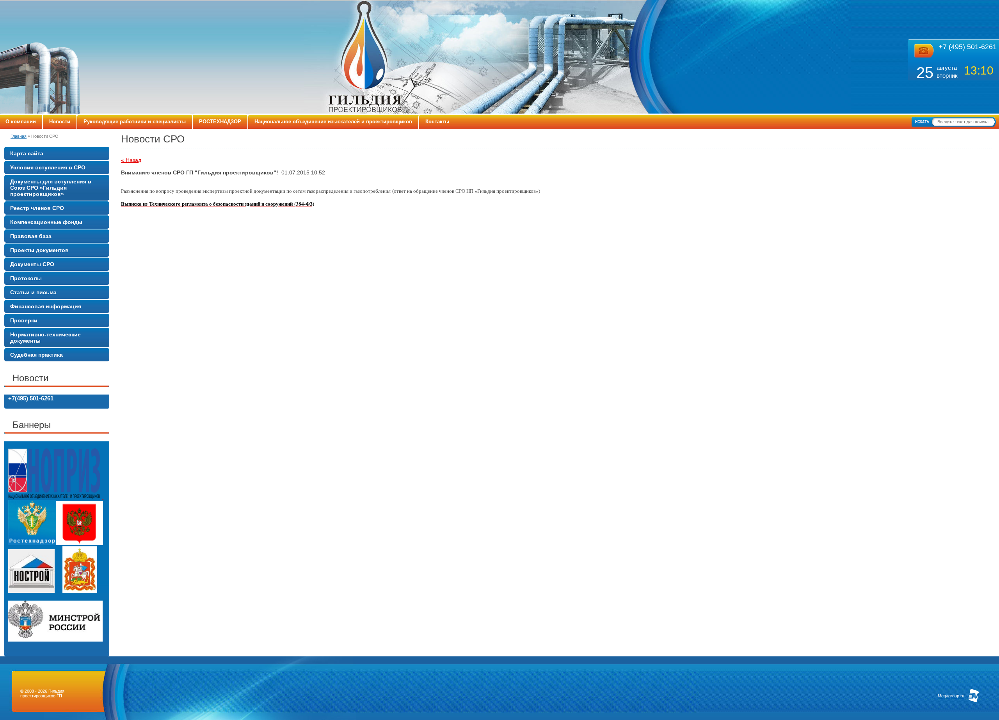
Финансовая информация (45, 306)
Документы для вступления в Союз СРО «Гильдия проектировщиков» (50, 187)
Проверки (23, 320)
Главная (19, 136)
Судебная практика (36, 355)
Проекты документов (39, 250)
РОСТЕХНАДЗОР (220, 121)
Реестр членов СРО (37, 208)
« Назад (131, 160)
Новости (59, 121)
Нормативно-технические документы (45, 337)
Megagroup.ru (951, 695)
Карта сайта (26, 153)
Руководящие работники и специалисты (135, 121)
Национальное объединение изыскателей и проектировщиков (333, 121)
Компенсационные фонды (46, 222)
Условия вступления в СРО (47, 167)
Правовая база (31, 236)
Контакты (437, 121)
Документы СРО (32, 264)
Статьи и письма (33, 292)
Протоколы (26, 278)
